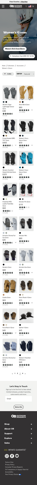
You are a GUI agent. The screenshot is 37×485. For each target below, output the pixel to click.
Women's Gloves (7, 68)
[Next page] (25, 373)
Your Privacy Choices (12, 474)
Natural (20, 102)
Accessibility (9, 472)
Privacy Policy (9, 465)
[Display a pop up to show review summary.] (32, 110)
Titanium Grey (3, 233)
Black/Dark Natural (6, 135)
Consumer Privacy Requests (14, 467)
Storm (23, 199)
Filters (9, 73)
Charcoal (3, 102)
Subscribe (18, 407)
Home (4, 66)
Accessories (20, 66)
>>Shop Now (24, 2)
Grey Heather (6, 233)
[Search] (24, 6)
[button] (33, 6)
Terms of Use (9, 462)
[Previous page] (12, 373)
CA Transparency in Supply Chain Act (17, 469)
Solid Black (3, 135)
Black (6, 102)
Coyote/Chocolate (20, 295)
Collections (11, 66)
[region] (18, 2)
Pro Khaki (6, 199)
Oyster (23, 295)
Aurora (20, 167)
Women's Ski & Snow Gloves (15, 49)
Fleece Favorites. (15, 2)
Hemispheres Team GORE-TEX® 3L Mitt (23, 56)
